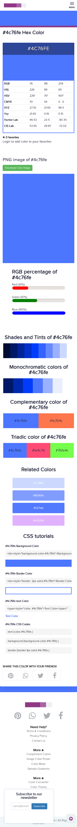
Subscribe (39, 806)
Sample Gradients (39, 769)
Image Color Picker (38, 759)
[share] (25, 675)
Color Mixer (38, 764)
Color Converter (38, 782)
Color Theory (38, 787)
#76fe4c (62, 450)
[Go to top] (71, 818)
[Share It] (54, 675)
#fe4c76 (38, 450)
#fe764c (56, 421)
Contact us (38, 741)
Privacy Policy (38, 736)
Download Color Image (17, 167)
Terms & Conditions (39, 731)
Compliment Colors (39, 754)
